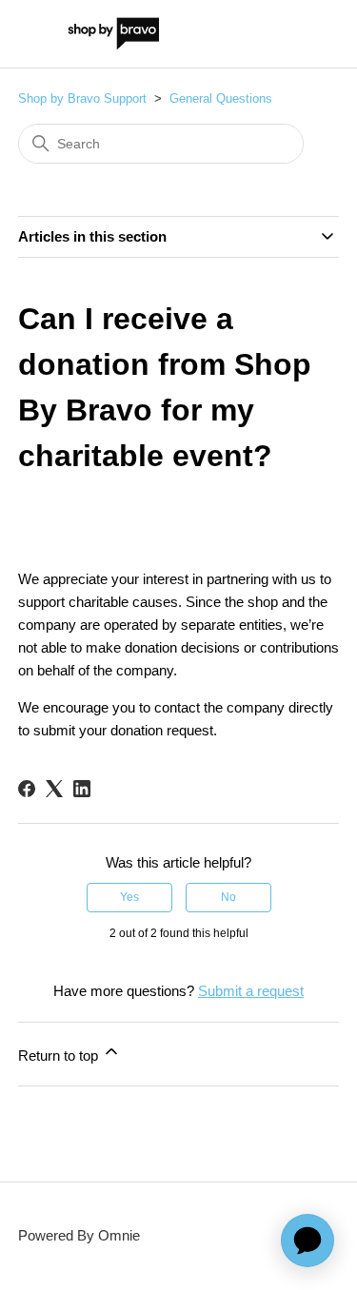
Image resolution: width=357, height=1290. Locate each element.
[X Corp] (54, 788)
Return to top (60, 1055)
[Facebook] (26, 788)
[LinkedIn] (81, 788)
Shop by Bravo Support (82, 98)
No (228, 897)
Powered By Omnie (79, 1235)
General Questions (220, 98)
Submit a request (251, 991)
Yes (129, 897)
